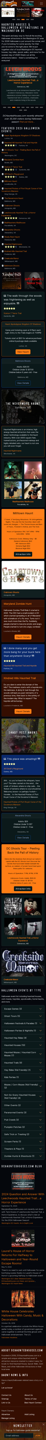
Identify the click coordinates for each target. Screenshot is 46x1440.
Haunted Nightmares (13, 244)
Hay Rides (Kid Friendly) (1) (17, 1070)
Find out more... (27, 121)
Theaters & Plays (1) (14, 1149)
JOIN (37, 1435)
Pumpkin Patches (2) (14, 1127)
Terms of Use (30, 1399)
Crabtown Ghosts (12, 205)
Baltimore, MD (23, 407)
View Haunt (23, 352)
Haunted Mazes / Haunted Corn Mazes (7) (20, 1054)
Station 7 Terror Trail (13, 167)
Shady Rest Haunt (12, 237)
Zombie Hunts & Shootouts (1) (19, 1156)
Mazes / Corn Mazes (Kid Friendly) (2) (21, 1086)
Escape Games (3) (13, 1009)
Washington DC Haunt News (12, 1283)
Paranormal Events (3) (15, 1112)
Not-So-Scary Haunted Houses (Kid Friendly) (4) (20, 1096)
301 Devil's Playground (14, 174)
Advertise (6, 1414)
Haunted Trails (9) (13, 1062)
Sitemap (5, 1399)
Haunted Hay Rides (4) (15, 1038)
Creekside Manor (11, 258)
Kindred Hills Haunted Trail (15, 251)
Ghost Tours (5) (12, 1016)
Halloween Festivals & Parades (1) (20, 1023)
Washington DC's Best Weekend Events (16, 1279)
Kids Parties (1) (11, 1077)
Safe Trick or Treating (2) (16, 1134)
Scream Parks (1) (12, 1141)
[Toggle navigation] (41, 3)
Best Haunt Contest (33, 1403)
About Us (29, 1395)
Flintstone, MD (23, 736)
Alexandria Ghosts (12, 230)
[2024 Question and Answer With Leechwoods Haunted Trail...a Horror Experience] (23, 1181)
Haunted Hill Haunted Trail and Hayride (20, 143)
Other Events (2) (12, 1105)
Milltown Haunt (10, 181)
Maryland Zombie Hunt (14, 160)
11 (25, 110)
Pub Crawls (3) (11, 1119)
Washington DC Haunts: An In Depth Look (17, 1223)
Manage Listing (8, 1418)
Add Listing (29, 1414)
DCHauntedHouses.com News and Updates (18, 1281)
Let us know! (7, 1388)
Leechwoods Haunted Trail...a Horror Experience (23, 81)
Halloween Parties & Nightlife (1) (20, 1030)
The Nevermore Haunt (13, 198)
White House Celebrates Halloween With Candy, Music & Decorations (22, 1315)
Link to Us (6, 1403)
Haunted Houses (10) (14, 1045)
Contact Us (6, 1395)
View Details (23, 383)
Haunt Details (23, 637)
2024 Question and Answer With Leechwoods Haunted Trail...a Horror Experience (23, 1198)
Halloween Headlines (9, 1337)
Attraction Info (23, 554)
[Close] (43, 1424)
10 (21, 110)
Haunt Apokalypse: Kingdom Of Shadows (22, 135)
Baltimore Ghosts (11, 266)
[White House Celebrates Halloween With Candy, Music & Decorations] (23, 1298)
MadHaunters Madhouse (14, 223)
